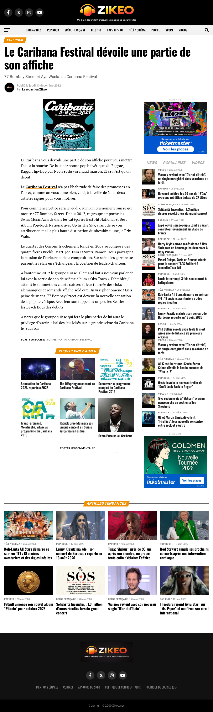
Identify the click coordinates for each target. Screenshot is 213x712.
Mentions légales (47, 687)
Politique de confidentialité (123, 687)
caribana (55, 339)
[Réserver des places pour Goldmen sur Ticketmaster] (175, 460)
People (155, 30)
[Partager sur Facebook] (9, 161)
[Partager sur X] (9, 181)
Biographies (33, 30)
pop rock (53, 30)
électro (96, 30)
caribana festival (79, 339)
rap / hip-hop (115, 30)
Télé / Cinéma (137, 30)
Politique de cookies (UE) (161, 687)
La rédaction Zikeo (34, 89)
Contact (68, 687)
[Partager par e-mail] (9, 191)
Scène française (75, 30)
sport (169, 30)
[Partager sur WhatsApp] (9, 171)
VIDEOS (183, 30)
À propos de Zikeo (89, 687)
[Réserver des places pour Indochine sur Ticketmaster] (175, 126)
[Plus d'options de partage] (9, 201)
